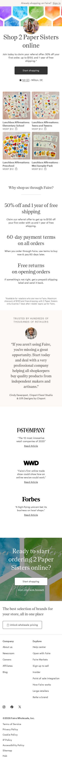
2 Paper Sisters (50, 301)
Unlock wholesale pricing (24, 624)
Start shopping (31, 70)
